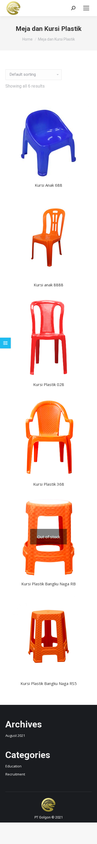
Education (13, 766)
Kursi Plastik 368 (48, 484)
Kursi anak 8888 (48, 284)
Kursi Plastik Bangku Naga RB (48, 583)
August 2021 (15, 735)
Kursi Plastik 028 (48, 384)
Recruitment (15, 774)
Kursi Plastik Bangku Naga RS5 (48, 683)
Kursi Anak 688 (48, 185)
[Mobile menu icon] (86, 8)
